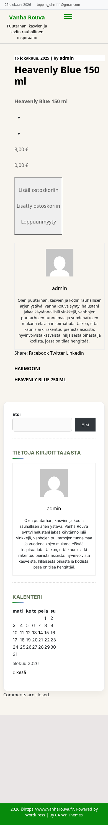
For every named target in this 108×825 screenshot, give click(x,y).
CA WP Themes (69, 815)
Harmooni (27, 368)
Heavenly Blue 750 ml (40, 380)
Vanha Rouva (27, 17)
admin (67, 58)
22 (47, 640)
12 (28, 632)
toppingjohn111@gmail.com (58, 4)
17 (15, 640)
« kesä (19, 672)
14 (40, 632)
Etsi (16, 414)
